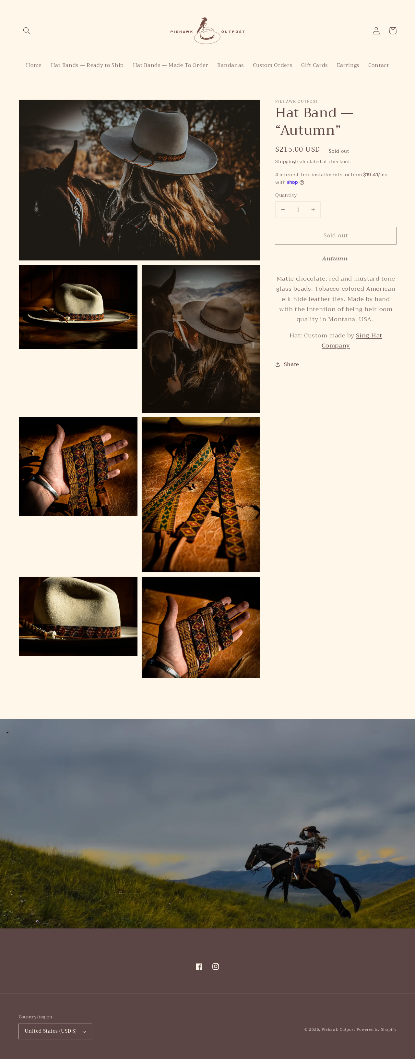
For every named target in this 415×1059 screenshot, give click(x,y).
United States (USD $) (51, 1031)
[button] (27, 30)
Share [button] (291, 364)
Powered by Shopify (377, 1029)
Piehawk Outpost (338, 1029)
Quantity (286, 195)
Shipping (285, 161)
